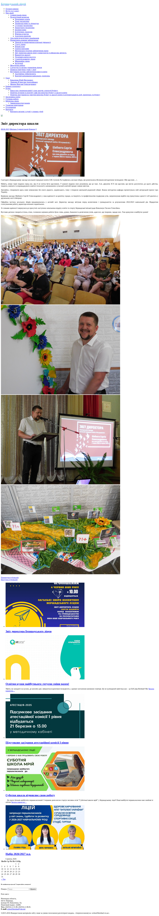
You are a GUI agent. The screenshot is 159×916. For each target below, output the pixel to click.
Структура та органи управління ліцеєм (26, 67)
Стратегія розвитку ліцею (25, 59)
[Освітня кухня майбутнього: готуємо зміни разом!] (45, 679)
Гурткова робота (12, 99)
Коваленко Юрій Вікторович (21, 80)
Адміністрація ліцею (18, 15)
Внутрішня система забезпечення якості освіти (28, 72)
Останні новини (12, 9)
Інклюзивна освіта (13, 97)
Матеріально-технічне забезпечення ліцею (31, 51)
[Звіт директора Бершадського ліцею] (45, 626)
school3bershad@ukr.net (16, 909)
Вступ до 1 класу (12, 11)
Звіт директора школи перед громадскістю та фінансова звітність (40, 53)
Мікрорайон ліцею (22, 61)
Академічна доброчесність (25, 74)
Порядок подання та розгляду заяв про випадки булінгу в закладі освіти (38, 93)
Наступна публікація (9, 580)
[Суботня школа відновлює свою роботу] (45, 790)
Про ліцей (10, 13)
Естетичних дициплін (23, 32)
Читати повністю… (19, 802)
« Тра (3, 879)
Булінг (8, 88)
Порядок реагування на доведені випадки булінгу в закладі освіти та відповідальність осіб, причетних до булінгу (55, 95)
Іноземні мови (20, 30)
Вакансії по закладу (22, 55)
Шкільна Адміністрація (19, 129)
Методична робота (17, 65)
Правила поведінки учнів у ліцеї (23, 70)
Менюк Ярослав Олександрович (23, 84)
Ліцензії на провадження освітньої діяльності (33, 42)
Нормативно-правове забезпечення (24, 40)
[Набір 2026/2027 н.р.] (45, 849)
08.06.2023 (5, 129)
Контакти (9, 109)
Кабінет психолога (13, 86)
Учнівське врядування (14, 105)
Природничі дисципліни (24, 28)
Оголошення (11, 107)
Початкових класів (22, 19)
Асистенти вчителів (23, 36)
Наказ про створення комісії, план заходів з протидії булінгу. (34, 91)
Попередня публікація (10, 578)
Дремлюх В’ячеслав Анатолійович (24, 82)
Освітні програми (22, 49)
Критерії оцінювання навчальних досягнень (32, 76)
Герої (8, 78)
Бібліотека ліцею (12, 101)
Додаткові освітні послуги (25, 57)
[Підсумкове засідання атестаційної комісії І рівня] (45, 738)
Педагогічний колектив (19, 17)
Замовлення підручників (20, 103)
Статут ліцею (20, 44)
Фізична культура (22, 34)
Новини (32, 129)
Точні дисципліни (22, 21)
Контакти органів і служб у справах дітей (26, 112)
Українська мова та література (27, 23)
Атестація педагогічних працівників (24, 38)
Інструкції (19, 63)
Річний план (20, 47)
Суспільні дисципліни (24, 26)
